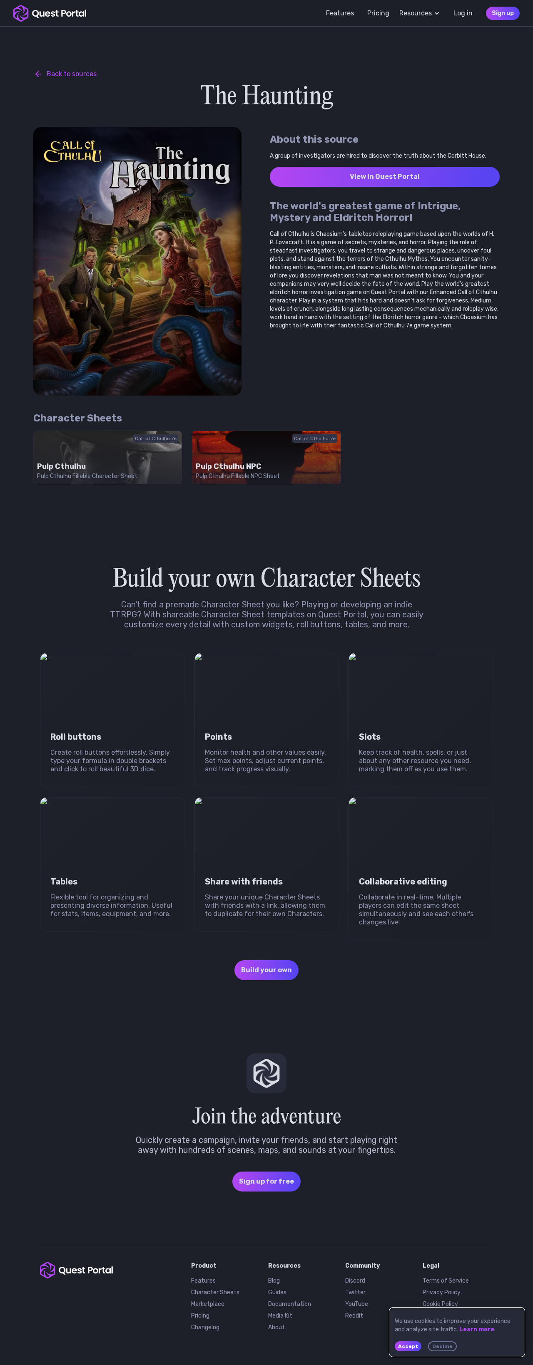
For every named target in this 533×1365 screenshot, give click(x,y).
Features (203, 1280)
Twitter (355, 1292)
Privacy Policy (442, 1292)
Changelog (205, 1327)
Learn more (476, 1329)
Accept (408, 1346)
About (276, 1327)
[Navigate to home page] (49, 13)
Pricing (200, 1315)
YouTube (356, 1304)
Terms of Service (446, 1280)
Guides (277, 1292)
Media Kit (280, 1315)
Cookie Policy (440, 1304)
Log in (463, 13)
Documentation (289, 1304)
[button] (266, 1073)
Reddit (354, 1315)
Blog (274, 1280)
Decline (442, 1346)
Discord (355, 1280)
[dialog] (457, 1332)
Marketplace (207, 1304)
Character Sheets (215, 1292)
